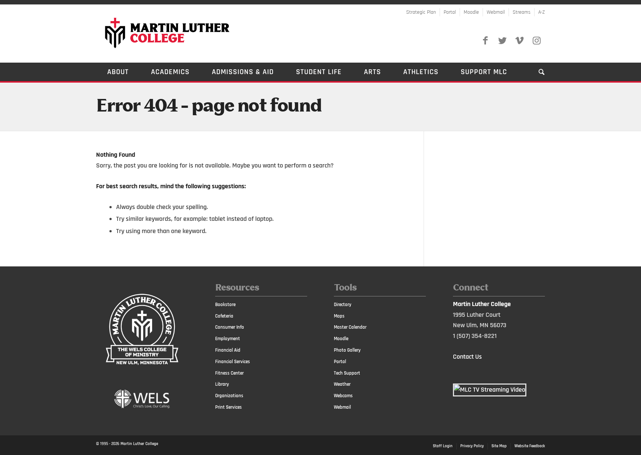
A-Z (541, 12)
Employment (227, 339)
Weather (342, 384)
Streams (521, 12)
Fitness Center (229, 373)
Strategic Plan (421, 12)
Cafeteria (224, 316)
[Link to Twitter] (502, 40)
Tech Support (347, 373)
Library (222, 384)
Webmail (496, 12)
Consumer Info (229, 327)
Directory (342, 305)
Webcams (343, 396)
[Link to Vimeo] (519, 40)
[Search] (536, 72)
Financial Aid (227, 350)
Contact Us (467, 356)
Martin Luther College (139, 443)
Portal (450, 12)
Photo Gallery (347, 350)
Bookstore (225, 305)
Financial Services (232, 362)
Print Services (228, 407)
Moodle (471, 12)
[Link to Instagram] (536, 40)
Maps (339, 316)
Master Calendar (350, 327)
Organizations (229, 396)
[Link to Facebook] (485, 40)
